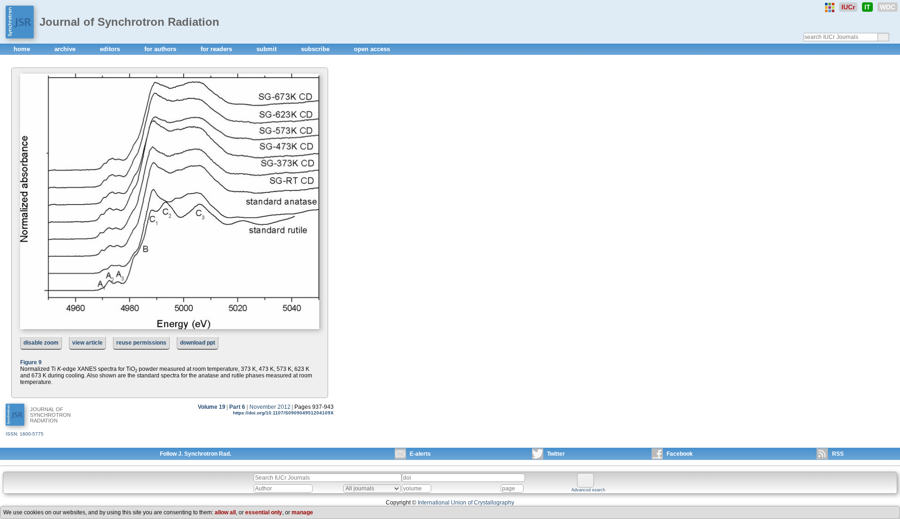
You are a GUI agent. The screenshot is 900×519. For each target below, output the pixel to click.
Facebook (680, 454)
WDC (887, 7)
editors (111, 49)
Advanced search (588, 490)
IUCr (848, 7)
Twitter (556, 454)
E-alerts (420, 454)
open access (372, 49)
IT (867, 7)
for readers (217, 49)
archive (65, 49)
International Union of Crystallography (466, 502)
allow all (225, 512)
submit (267, 49)
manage (302, 512)
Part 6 (237, 407)
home (23, 49)
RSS (838, 454)
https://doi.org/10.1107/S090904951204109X (283, 412)
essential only (263, 512)
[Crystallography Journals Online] (829, 7)
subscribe (316, 49)
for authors (161, 49)
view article (87, 342)
